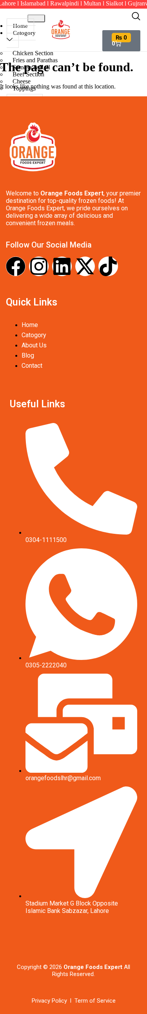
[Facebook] (15, 266)
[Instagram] (39, 266)
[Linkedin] (62, 266)
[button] (136, 18)
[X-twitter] (85, 266)
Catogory (24, 33)
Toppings (24, 88)
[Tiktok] (108, 266)
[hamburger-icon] (36, 18)
